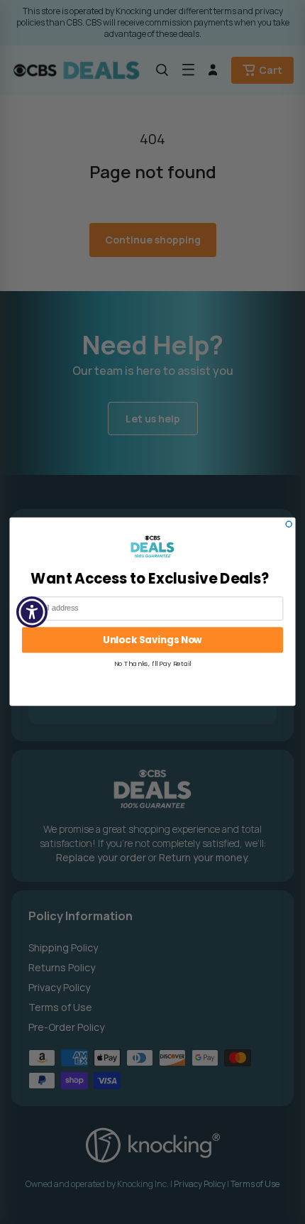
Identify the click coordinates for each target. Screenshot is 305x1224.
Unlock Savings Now (152, 640)
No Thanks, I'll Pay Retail (153, 664)
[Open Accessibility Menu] (32, 612)
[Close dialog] (289, 525)
